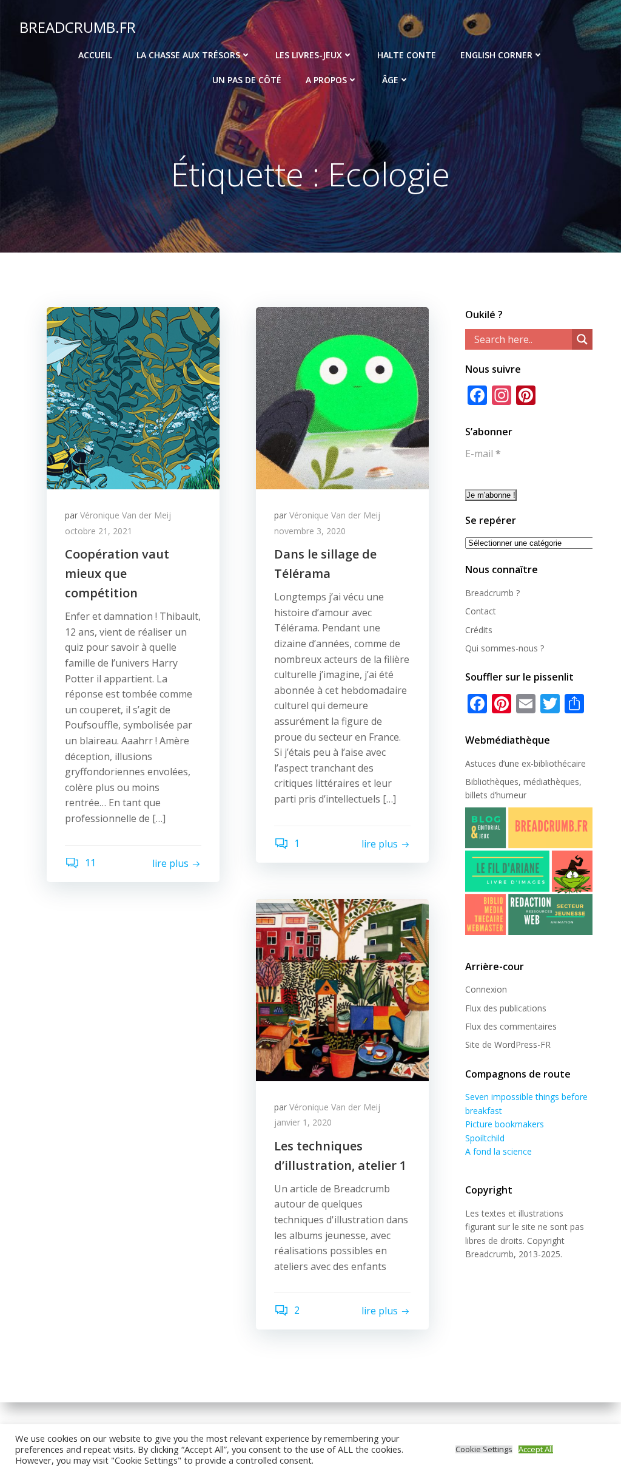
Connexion (486, 989)
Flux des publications (505, 1008)
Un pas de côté (246, 80)
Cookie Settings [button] (483, 1449)
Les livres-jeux (308, 55)
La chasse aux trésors (188, 55)
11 (89, 862)
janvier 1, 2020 (303, 1122)
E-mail (483, 453)
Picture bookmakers (504, 1124)
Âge (390, 80)
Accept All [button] (536, 1449)
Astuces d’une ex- (499, 763)
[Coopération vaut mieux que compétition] (133, 397)
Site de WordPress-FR (508, 1044)
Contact (480, 611)
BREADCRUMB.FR (77, 27)
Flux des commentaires (511, 1026)
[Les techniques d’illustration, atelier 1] (342, 989)
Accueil (95, 55)
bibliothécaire (560, 763)
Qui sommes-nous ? (504, 648)
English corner (496, 55)
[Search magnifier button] (582, 339)
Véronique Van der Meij (125, 515)
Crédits (478, 630)
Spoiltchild (485, 1138)
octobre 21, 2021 (98, 531)
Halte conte (406, 55)
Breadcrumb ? (492, 593)
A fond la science (498, 1151)
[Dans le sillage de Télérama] (342, 397)
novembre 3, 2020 (310, 531)
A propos (326, 80)
